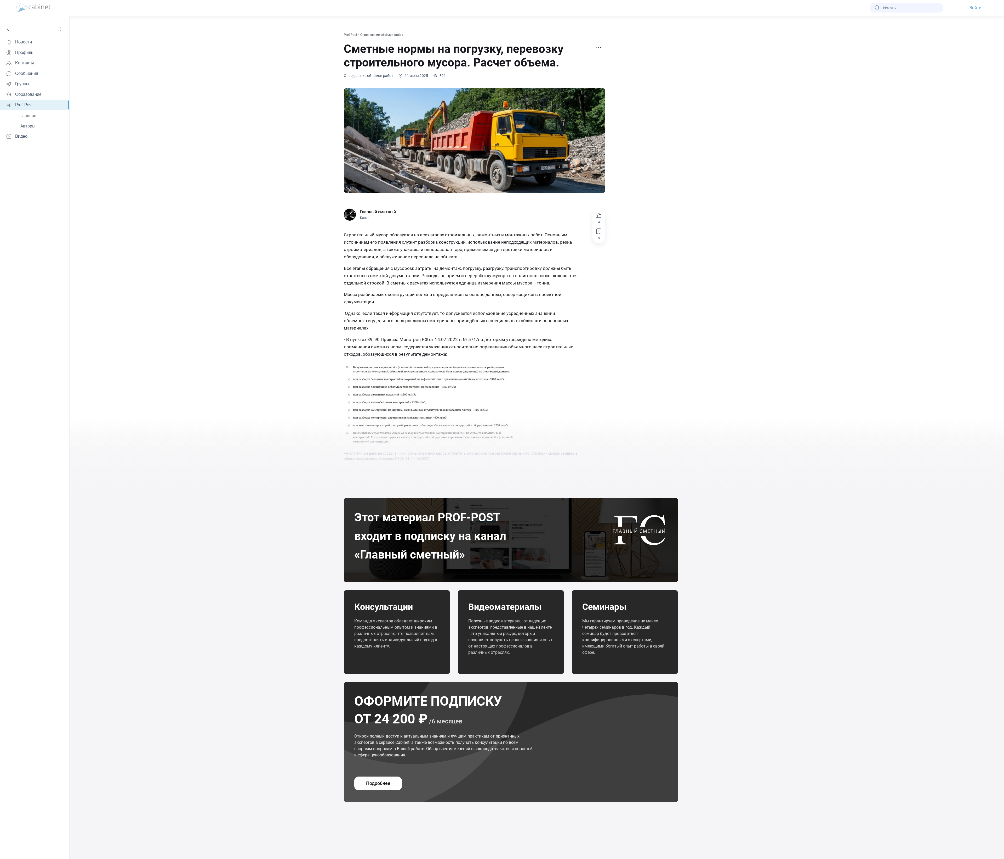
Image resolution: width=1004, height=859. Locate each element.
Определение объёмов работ (382, 35)
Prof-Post (351, 35)
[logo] (33, 7)
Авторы (27, 126)
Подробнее (378, 783)
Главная (28, 115)
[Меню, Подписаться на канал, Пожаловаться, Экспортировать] (599, 47)
